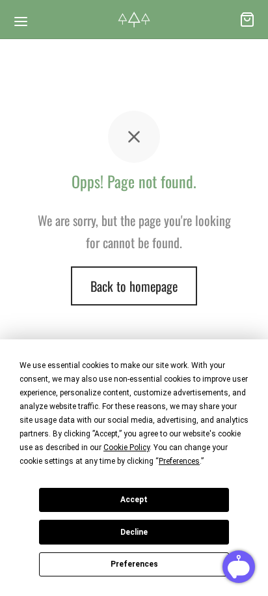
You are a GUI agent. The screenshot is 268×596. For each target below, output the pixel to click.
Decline (134, 532)
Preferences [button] (179, 461)
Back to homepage (134, 286)
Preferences (134, 564)
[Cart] (247, 19)
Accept (134, 499)
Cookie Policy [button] (126, 447)
